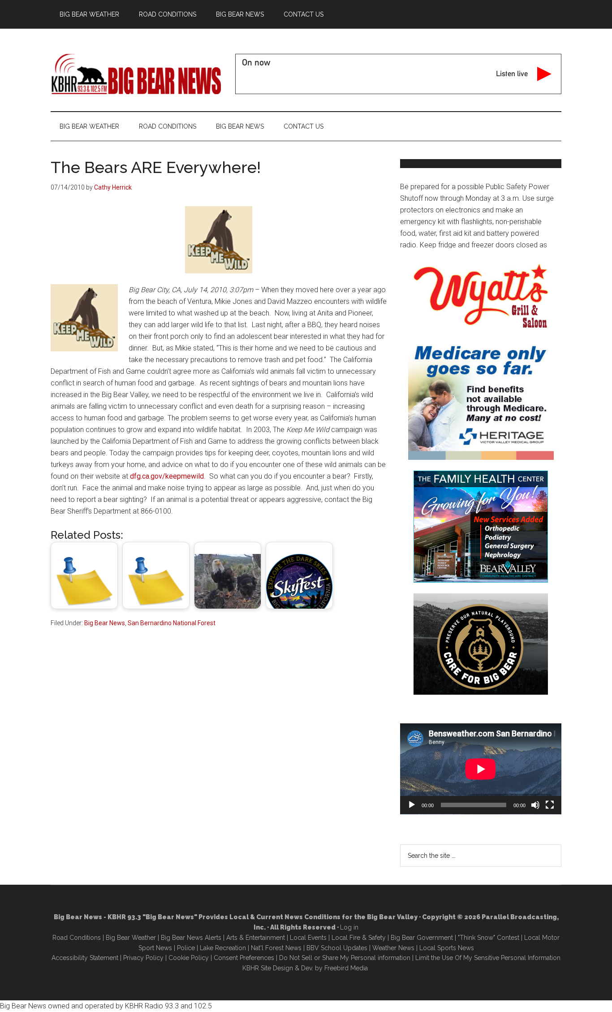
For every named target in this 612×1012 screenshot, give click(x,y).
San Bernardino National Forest (171, 623)
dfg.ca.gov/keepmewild (167, 476)
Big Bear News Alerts (191, 937)
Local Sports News (446, 947)
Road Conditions (76, 937)
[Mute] (535, 804)
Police (186, 947)
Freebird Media (346, 968)
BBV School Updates (336, 947)
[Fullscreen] (549, 804)
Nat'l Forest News (276, 947)
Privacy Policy (143, 957)
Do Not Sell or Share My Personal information (344, 957)
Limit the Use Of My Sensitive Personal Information (487, 957)
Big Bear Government (422, 937)
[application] (480, 768)
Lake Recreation (223, 947)
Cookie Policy (188, 957)
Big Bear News (104, 623)
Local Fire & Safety (359, 937)
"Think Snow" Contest (488, 937)
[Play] (411, 804)
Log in (349, 927)
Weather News (393, 947)
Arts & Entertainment (255, 937)
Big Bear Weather (131, 937)
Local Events (308, 937)
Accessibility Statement (85, 957)
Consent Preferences (244, 957)
